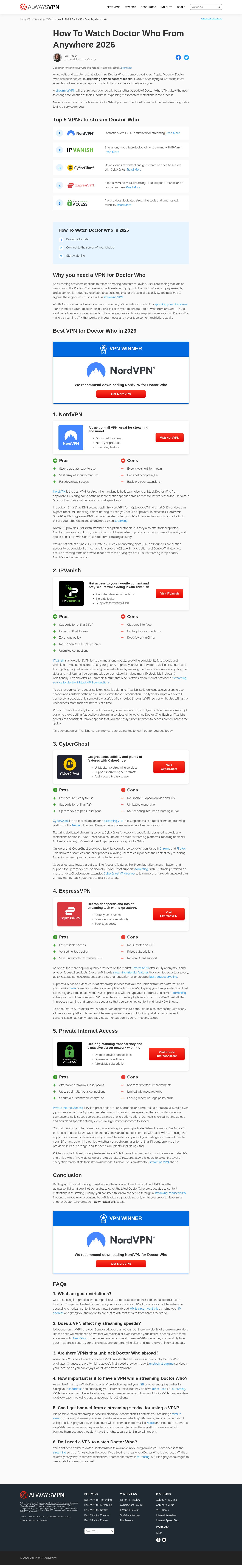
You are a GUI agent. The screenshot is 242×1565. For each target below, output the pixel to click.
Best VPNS (91, 1494)
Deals (181, 7)
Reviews (130, 7)
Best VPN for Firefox (96, 1520)
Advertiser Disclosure (211, 18)
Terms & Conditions (36, 1516)
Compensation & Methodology (58, 1516)
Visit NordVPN (169, 437)
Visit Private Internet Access (166, 1054)
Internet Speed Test (167, 1520)
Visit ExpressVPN (168, 914)
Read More (173, 133)
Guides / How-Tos (166, 1499)
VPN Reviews (128, 1494)
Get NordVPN (121, 394)
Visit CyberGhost (169, 767)
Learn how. (126, 68)
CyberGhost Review (131, 1504)
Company (162, 1527)
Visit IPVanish (169, 593)
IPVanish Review (129, 1510)
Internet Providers (166, 1515)
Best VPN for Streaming (98, 1504)
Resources (148, 7)
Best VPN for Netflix (96, 1510)
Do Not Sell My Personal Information (33, 1520)
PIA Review (126, 1520)
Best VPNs (113, 7)
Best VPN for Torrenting (98, 1499)
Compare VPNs (165, 1504)
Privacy (23, 1516)
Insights (166, 7)
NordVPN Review (130, 1499)
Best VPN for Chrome (96, 1515)
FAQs (159, 1533)
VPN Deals (162, 1510)
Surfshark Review (130, 1515)
